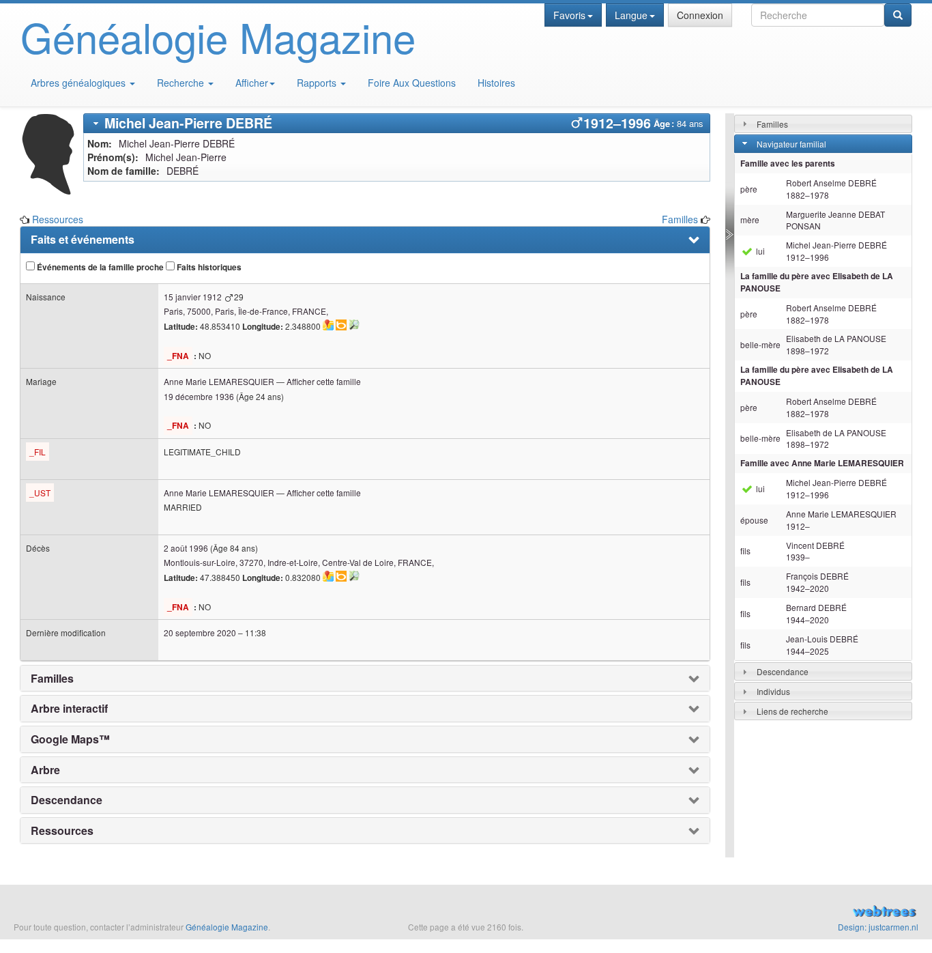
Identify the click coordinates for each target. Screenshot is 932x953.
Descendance (783, 671)
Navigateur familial (791, 144)
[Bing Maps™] (341, 324)
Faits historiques (208, 267)
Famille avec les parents (787, 163)
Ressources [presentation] (62, 831)
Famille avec (822, 463)
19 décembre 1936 (199, 396)
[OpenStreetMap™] (354, 324)
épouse (754, 520)
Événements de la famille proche (99, 267)
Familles (680, 219)
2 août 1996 (186, 548)
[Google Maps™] (328, 324)
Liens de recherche (792, 711)
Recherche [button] (182, 82)
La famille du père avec (816, 282)
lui (759, 251)
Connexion (700, 15)
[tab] (396, 123)
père (748, 189)
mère (749, 219)
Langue (631, 15)
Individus (773, 691)
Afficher (251, 82)
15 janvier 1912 (193, 296)
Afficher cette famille (324, 381)
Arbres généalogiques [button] (79, 82)
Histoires (496, 82)
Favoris (569, 15)
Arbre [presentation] (45, 770)
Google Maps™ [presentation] (70, 739)
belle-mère (760, 344)
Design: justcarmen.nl (878, 927)
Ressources (57, 219)
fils (745, 550)
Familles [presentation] (52, 678)
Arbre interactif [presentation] (69, 708)
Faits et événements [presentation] (82, 239)
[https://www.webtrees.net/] (776, 913)
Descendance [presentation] (66, 800)
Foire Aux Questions (412, 82)
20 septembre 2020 (200, 632)
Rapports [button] (318, 82)
